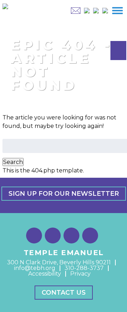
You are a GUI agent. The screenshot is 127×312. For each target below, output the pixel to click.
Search (13, 162)
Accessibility (44, 273)
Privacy (80, 273)
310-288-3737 (84, 268)
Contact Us (64, 292)
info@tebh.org (34, 268)
